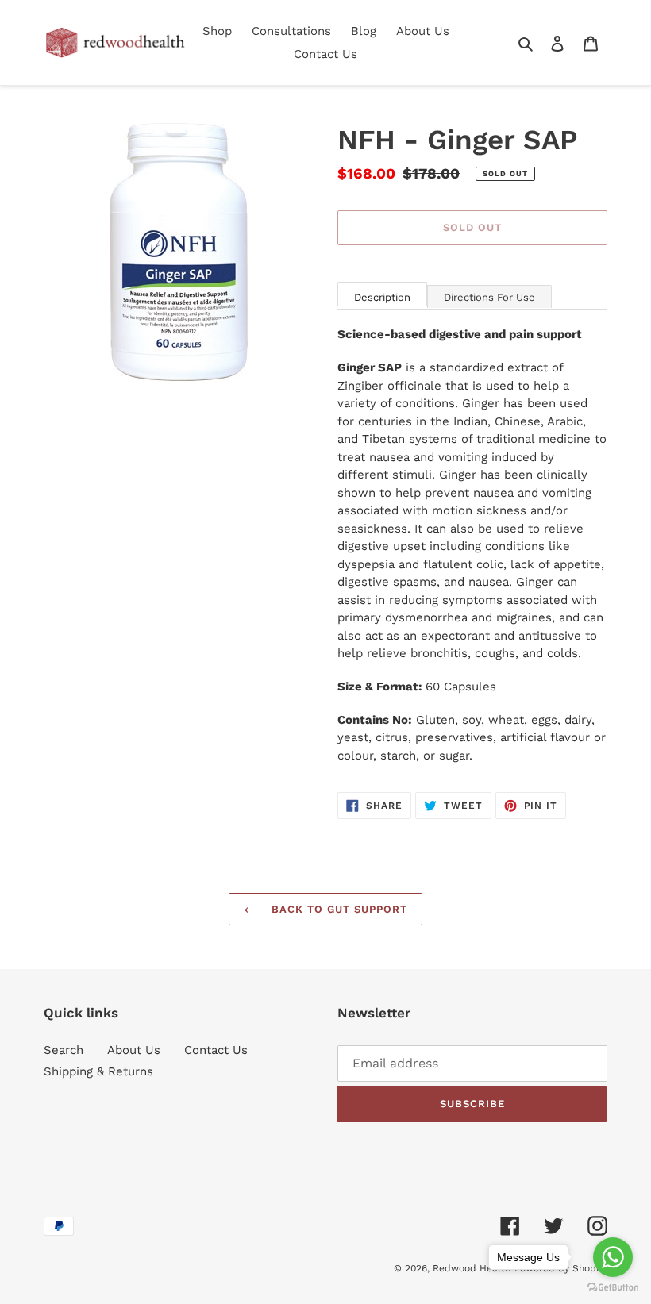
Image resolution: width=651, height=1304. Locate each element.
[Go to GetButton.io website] (612, 1288)
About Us (133, 1050)
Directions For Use (489, 297)
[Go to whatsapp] (613, 1257)
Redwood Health (471, 1268)
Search (63, 1050)
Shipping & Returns (98, 1071)
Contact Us (216, 1050)
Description (382, 297)
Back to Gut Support (338, 909)
